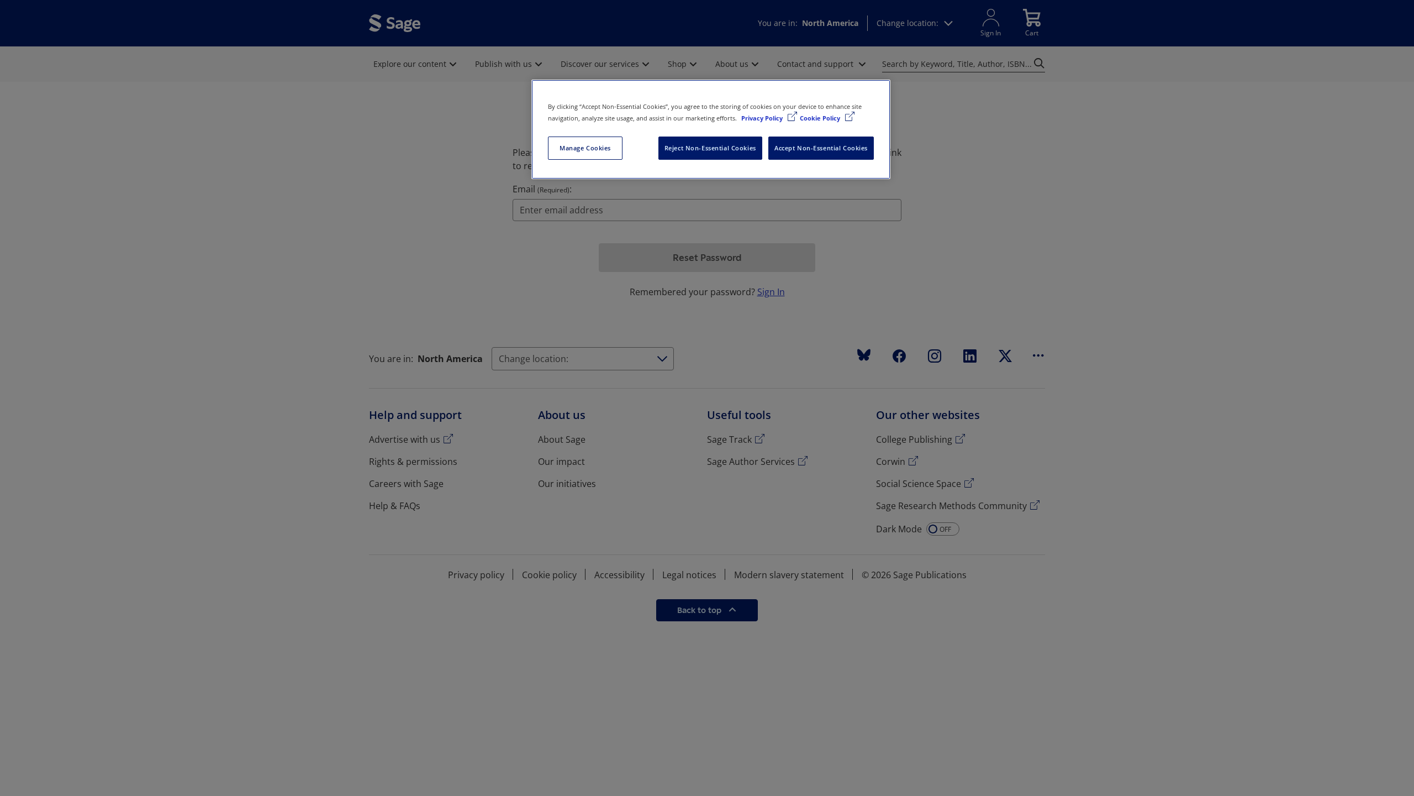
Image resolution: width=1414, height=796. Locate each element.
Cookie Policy (821, 118)
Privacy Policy (762, 118)
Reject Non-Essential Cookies (710, 148)
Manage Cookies (585, 148)
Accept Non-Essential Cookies (821, 148)
